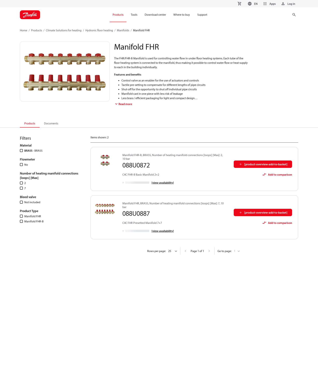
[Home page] (30, 14)
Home (23, 30)
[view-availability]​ (162, 182)
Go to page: (225, 251)
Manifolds (123, 30)
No (26, 164)
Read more (125, 104)
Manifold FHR (32, 216)
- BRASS (33, 150)
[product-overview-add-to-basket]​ (265, 164)
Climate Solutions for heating (64, 30)
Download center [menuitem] (155, 14)
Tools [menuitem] (134, 14)
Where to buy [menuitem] (181, 14)
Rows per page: (156, 251)
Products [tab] (29, 123)
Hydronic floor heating (99, 30)
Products (36, 30)
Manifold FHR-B (34, 221)
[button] (252, 4)
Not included (32, 202)
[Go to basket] (239, 4)
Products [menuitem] (118, 14)
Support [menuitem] (202, 14)
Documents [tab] (51, 123)
